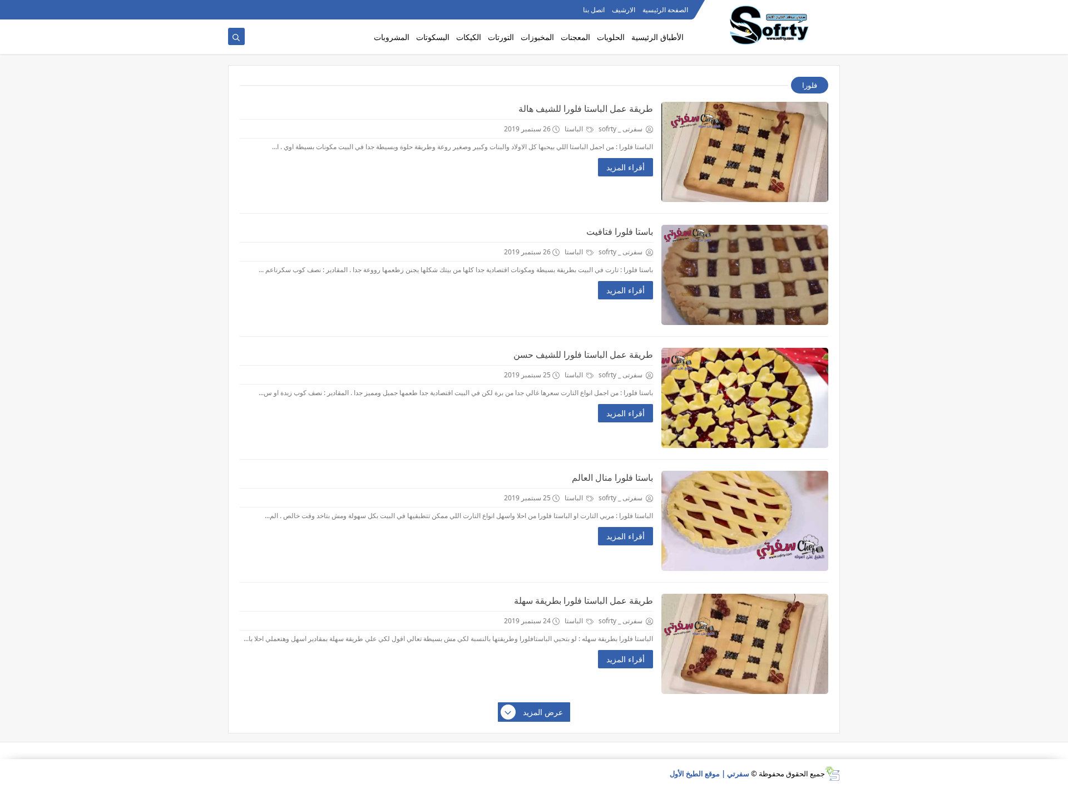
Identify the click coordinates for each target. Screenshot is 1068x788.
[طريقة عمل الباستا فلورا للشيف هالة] (744, 152)
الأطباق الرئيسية (657, 37)
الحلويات (611, 37)
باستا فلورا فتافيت (619, 231)
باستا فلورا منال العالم (612, 477)
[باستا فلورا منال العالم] (744, 521)
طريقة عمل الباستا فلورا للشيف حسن (583, 354)
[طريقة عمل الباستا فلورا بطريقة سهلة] (744, 644)
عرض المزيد (543, 712)
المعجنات (575, 37)
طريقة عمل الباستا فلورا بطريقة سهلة (583, 600)
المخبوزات (537, 37)
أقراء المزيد (625, 167)
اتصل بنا (594, 9)
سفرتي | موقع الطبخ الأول (709, 774)
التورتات (501, 37)
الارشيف (623, 9)
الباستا (575, 129)
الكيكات (468, 37)
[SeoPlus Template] (832, 773)
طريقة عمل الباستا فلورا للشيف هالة (585, 108)
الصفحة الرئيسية (665, 9)
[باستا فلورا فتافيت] (744, 275)
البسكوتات (432, 37)
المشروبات (391, 37)
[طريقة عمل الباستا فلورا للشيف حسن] (744, 398)
